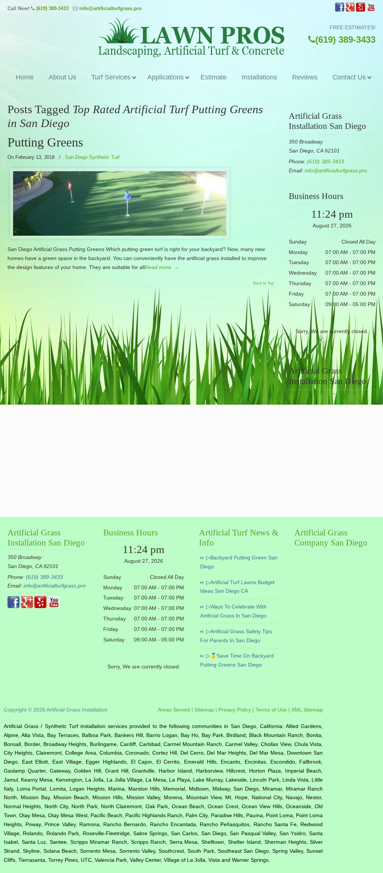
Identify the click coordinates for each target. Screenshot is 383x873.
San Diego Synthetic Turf (92, 157)
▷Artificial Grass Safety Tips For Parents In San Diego (236, 635)
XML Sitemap (307, 710)
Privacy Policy (234, 710)
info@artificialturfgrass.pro (110, 8)
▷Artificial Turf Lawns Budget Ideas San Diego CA (237, 586)
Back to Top (263, 283)
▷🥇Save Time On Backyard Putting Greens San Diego (237, 660)
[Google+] (350, 10)
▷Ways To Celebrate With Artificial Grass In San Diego (233, 611)
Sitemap (204, 710)
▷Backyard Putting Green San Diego (239, 562)
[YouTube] (371, 10)
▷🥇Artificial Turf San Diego (191, 37)
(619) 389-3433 (52, 8)
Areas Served (174, 710)
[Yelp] (360, 10)
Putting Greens (45, 142)
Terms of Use (271, 710)
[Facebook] (339, 10)
